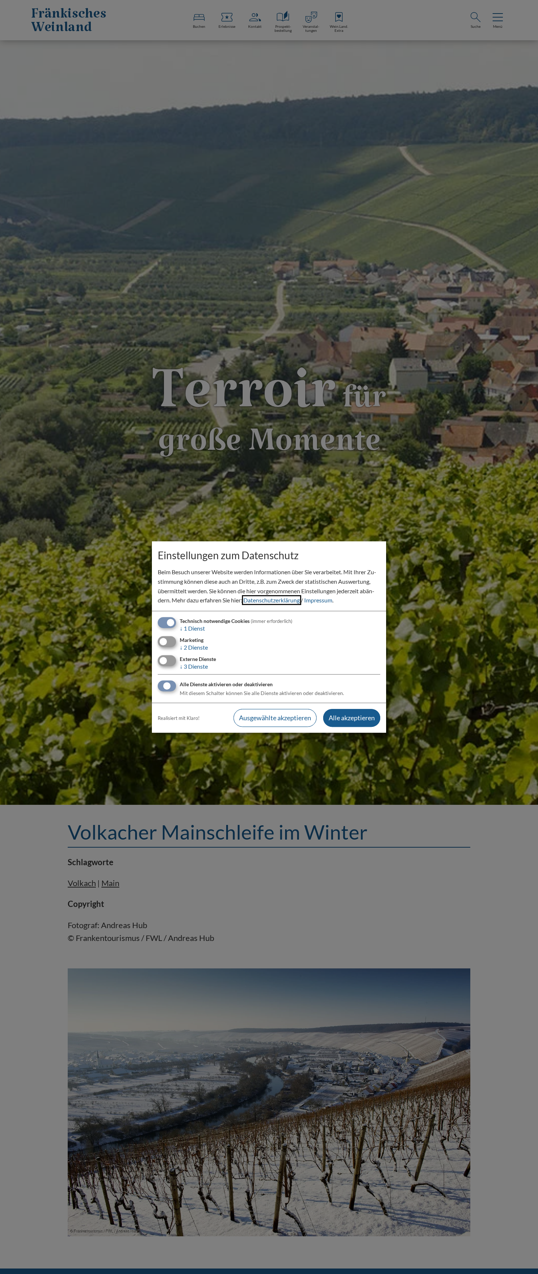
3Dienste (194, 666)
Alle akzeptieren (352, 718)
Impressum (318, 600)
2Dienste (194, 647)
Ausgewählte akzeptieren (275, 718)
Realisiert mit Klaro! (178, 718)
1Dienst (192, 628)
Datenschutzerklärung (271, 600)
